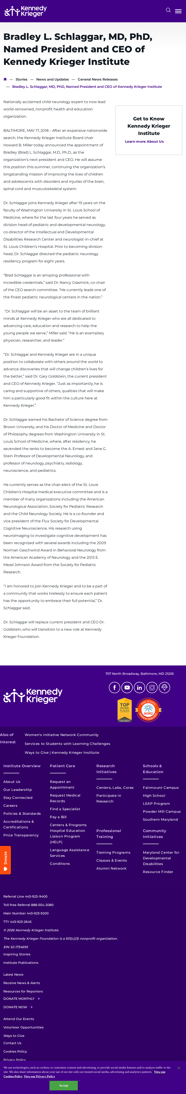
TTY (17, 922)
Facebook (114, 687)
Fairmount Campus (161, 787)
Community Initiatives (154, 834)
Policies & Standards (22, 813)
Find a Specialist (65, 809)
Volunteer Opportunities (23, 1027)
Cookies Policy (15, 1051)
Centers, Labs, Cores (115, 787)
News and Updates (52, 79)
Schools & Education (153, 769)
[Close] (179, 1068)
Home (5, 79)
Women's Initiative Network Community (62, 735)
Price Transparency (21, 835)
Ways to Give (13, 1036)
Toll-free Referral (28, 905)
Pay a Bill (58, 817)
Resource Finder (158, 872)
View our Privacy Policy (39, 1076)
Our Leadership (17, 789)
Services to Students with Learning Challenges (67, 743)
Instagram (152, 687)
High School (154, 795)
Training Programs (113, 852)
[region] (93, 1077)
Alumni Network (111, 868)
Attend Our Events (18, 1019)
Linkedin (139, 687)
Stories (21, 79)
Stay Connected (17, 797)
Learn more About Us (144, 141)
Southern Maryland (160, 819)
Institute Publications (20, 963)
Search (168, 10)
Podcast (164, 687)
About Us (12, 781)
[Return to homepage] (26, 11)
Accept (63, 1085)
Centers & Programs (68, 825)
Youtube (127, 687)
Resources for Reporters (23, 991)
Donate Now (15, 1007)
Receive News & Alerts (21, 983)
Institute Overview (22, 766)
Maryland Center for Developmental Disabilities (161, 858)
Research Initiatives (106, 769)
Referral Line (25, 896)
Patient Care (62, 766)
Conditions (60, 863)
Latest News (13, 974)
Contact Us (12, 1043)
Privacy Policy (14, 1060)
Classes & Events (111, 860)
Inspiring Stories (16, 954)
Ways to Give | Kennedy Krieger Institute (62, 752)
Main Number (26, 913)
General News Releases (98, 79)
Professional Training (108, 834)
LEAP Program (156, 803)
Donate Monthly (18, 999)
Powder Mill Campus (162, 811)
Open (178, 12)
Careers (10, 805)
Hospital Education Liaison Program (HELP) (67, 836)
